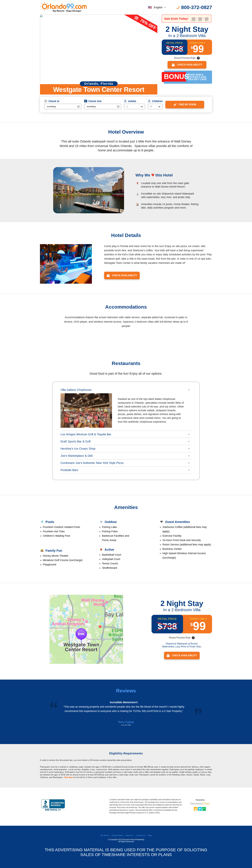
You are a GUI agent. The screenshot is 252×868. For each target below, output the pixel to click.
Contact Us (140, 835)
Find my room (187, 104)
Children (157, 101)
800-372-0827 (196, 7)
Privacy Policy (117, 835)
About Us (129, 835)
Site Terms (104, 835)
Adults (132, 101)
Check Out (94, 101)
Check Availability (189, 64)
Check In (53, 101)
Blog (150, 835)
